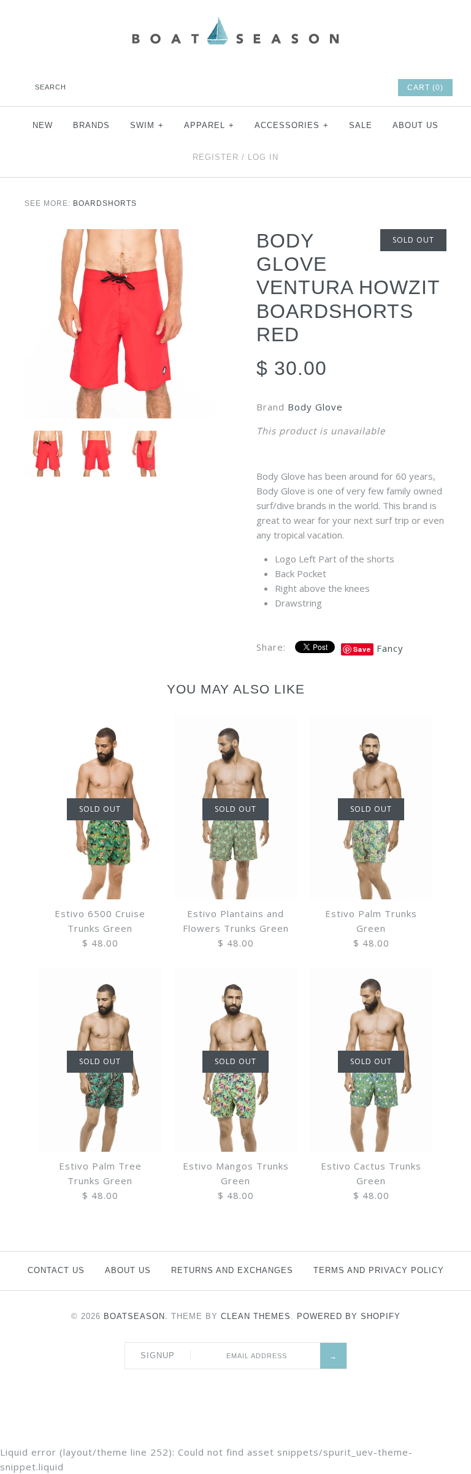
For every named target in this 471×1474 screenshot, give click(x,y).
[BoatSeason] (235, 18)
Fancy (390, 648)
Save (362, 649)
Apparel (209, 125)
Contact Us (56, 1270)
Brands (91, 125)
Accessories (292, 125)
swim (147, 125)
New (43, 125)
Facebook (287, 87)
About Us (415, 125)
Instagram (353, 87)
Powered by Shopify (348, 1316)
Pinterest (320, 87)
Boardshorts (105, 203)
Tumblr (370, 87)
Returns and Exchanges (232, 1270)
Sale (360, 125)
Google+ (336, 87)
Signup (157, 1355)
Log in (263, 157)
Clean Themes (256, 1316)
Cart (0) (425, 87)
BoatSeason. (136, 1316)
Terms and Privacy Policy (378, 1270)
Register (216, 157)
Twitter (303, 87)
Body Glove (315, 407)
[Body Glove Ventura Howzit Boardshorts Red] (120, 236)
